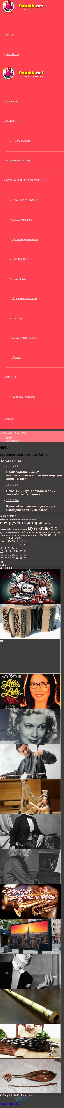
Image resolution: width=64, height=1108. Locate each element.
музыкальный (6, 532)
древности (17, 519)
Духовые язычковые (24, 337)
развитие (56, 532)
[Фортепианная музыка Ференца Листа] (30, 882)
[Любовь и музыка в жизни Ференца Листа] (30, 847)
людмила (16, 529)
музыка (24, 529)
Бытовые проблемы (24, 396)
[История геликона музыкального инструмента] (30, 917)
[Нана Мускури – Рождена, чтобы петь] (30, 707)
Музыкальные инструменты (26, 180)
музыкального (42, 528)
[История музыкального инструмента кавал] (30, 672)
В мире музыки (21, 141)
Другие (16, 357)
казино (47, 524)
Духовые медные (22, 219)
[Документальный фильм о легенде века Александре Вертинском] (30, 987)
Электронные (20, 259)
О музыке (12, 121)
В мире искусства (19, 160)
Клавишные (19, 278)
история (35, 522)
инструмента (13, 522)
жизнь (25, 519)
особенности (27, 532)
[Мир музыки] (23, 12)
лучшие (3, 529)
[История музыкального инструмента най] (30, 1022)
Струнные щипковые (24, 298)
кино (52, 524)
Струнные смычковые (25, 200)
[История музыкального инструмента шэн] (30, 1057)
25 (6, 558)
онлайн (16, 532)
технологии (20, 535)
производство (46, 532)
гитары (10, 519)
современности (8, 535)
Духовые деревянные (25, 239)
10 (1, 551)
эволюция (45, 535)
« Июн (3, 565)
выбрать (3, 519)
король (57, 524)
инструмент (33, 519)
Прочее (11, 377)
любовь (10, 529)
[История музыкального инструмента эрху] (30, 777)
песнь (38, 532)
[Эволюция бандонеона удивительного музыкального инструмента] (30, 637)
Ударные (17, 318)
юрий (54, 535)
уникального (32, 535)
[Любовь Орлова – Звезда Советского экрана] (30, 742)
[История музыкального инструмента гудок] (30, 1092)
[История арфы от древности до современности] (30, 812)
